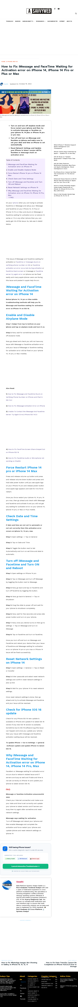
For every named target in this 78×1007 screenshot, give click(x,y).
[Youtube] (58, 9)
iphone (15, 203)
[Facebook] (55, 9)
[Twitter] (21, 991)
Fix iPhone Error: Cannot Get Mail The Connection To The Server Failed (65, 173)
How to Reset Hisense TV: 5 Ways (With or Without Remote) (68, 980)
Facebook (23, 988)
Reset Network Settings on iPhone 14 (23, 187)
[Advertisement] (39, 40)
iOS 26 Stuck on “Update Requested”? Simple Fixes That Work (64, 158)
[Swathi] (2, 84)
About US (23, 982)
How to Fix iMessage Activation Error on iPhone (26, 406)
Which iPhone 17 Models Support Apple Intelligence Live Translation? (65, 146)
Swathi (6, 84)
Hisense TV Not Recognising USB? (68, 986)
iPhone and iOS (12, 61)
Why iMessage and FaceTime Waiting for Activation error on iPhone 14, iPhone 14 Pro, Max (26, 193)
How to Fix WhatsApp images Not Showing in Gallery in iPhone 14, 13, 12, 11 (19, 963)
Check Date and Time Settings (20, 179)
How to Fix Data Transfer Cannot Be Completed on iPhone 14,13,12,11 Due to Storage (60, 964)
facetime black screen (14, 271)
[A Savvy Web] (39, 11)
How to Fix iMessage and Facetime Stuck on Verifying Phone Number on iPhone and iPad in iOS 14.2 (24, 397)
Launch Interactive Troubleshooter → (25, 866)
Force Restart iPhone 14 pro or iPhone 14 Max (24, 174)
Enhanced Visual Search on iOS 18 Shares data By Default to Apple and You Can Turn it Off (65, 180)
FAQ (11, 197)
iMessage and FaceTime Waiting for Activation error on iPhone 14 (22, 165)
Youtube (22, 999)
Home (3, 61)
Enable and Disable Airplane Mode (22, 170)
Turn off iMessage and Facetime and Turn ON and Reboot (25, 183)
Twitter (22, 993)
